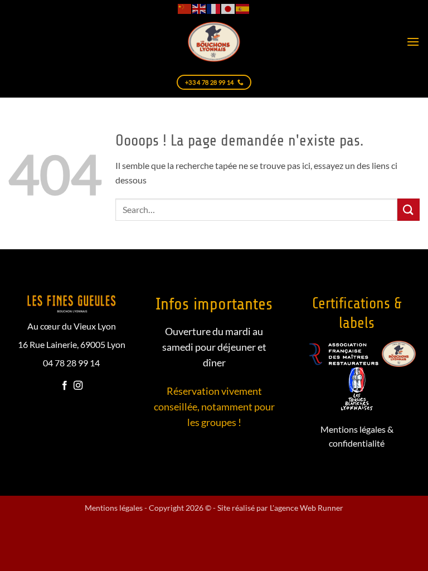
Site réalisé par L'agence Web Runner (280, 507)
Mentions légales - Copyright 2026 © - (151, 507)
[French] (214, 8)
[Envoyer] (408, 209)
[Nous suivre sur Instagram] (78, 386)
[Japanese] (228, 8)
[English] (199, 8)
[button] (413, 41)
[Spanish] (243, 8)
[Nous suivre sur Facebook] (64, 386)
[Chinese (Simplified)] (185, 8)
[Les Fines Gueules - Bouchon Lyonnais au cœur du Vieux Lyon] (214, 41)
